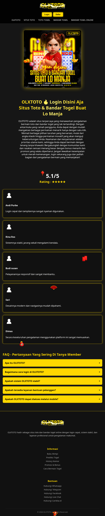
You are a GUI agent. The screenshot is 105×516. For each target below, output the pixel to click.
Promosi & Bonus (52, 465)
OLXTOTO (16, 20)
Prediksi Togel (52, 457)
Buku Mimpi (52, 453)
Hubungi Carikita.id (53, 500)
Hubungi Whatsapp (53, 486)
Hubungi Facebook (52, 493)
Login (46, 14)
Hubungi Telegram (52, 489)
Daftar (58, 14)
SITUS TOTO (29, 20)
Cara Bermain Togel (52, 468)
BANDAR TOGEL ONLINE (82, 20)
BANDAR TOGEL (60, 20)
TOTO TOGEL (44, 20)
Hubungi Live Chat (52, 497)
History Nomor (52, 461)
